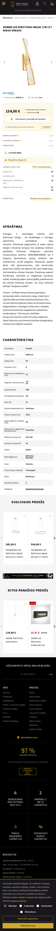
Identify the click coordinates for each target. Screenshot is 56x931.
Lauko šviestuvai (35, 709)
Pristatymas (7, 696)
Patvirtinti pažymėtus (28, 919)
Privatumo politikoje (18, 900)
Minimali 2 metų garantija (40, 802)
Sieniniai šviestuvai (35, 489)
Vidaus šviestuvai (35, 705)
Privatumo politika (10, 709)
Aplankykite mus (29, 737)
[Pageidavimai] (44, 3)
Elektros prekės (35, 721)
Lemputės (33, 717)
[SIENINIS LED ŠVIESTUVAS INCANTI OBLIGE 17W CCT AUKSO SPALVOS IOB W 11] (28, 62)
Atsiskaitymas (8, 701)
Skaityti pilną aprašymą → (41, 198)
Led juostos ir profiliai (37, 713)
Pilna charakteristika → (43, 167)
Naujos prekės (34, 696)
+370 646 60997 (25, 864)
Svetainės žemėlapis (10, 721)
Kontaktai (6, 717)
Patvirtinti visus (28, 926)
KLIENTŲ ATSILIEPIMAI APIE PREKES (27, 771)
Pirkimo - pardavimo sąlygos (14, 705)
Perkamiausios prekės (37, 701)
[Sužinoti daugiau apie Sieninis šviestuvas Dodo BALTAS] (15, 614)
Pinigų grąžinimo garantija (15, 836)
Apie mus (6, 692)
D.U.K (5, 713)
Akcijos (32, 692)
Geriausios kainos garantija (41, 836)
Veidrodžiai (33, 725)
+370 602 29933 (12, 864)
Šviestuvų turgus (35, 729)
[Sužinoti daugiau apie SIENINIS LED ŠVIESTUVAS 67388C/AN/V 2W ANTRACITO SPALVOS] (40, 614)
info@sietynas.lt (19, 869)
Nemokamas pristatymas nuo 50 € (15, 802)
